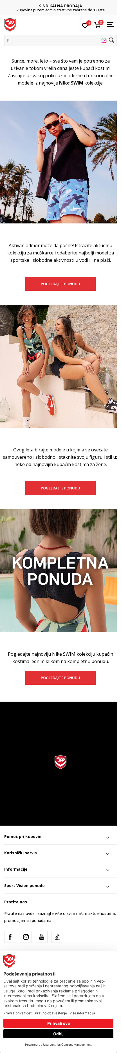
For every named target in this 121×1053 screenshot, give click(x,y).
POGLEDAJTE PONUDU (60, 283)
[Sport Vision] (10, 24)
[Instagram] (26, 937)
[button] (60, 40)
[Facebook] (10, 937)
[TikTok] (57, 937)
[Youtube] (41, 937)
